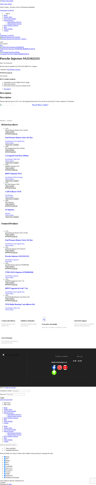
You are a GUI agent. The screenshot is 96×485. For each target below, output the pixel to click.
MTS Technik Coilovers (11, 418)
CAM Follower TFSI (13, 192)
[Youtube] (65, 367)
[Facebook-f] (54, 367)
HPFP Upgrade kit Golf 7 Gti (16, 288)
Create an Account (10, 387)
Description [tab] (5, 93)
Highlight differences (12, 450)
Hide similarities (11, 448)
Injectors (17, 69)
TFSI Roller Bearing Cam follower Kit (20, 304)
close (10, 484)
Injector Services (9, 413)
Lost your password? (6, 399)
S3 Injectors (9, 210)
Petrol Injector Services (14, 414)
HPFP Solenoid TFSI (13, 174)
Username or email (6, 391)
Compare (15, 145)
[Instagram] (59, 367)
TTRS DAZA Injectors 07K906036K (19, 272)
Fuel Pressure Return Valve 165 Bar (19, 138)
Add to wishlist (10, 132)
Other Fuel (16, 159)
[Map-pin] (54, 372)
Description (7, 89)
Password (3, 394)
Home (5, 408)
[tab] (50, 89)
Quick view (9, 145)
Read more (8, 261)
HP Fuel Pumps (18, 177)
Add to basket (9, 143)
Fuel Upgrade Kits (18, 141)
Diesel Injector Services (14, 416)
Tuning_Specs (8, 409)
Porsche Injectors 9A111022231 (17, 256)
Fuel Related (11, 69)
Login (2, 398)
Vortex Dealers (8, 421)
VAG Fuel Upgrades (10, 411)
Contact (6, 423)
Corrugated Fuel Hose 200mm (16, 156)
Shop (5, 419)
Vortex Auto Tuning (6, 4)
